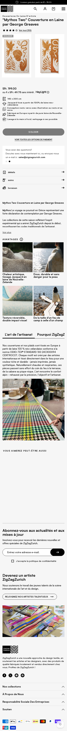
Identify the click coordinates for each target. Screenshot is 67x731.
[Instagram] (16, 676)
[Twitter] (10, 676)
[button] (53, 9)
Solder (33, 132)
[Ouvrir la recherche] (35, 9)
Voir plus (6, 232)
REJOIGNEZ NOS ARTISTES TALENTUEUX (26, 596)
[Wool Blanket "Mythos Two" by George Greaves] (16, 55)
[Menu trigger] (63, 9)
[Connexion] (45, 9)
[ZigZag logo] (7, 9)
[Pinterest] (22, 676)
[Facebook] (4, 676)
